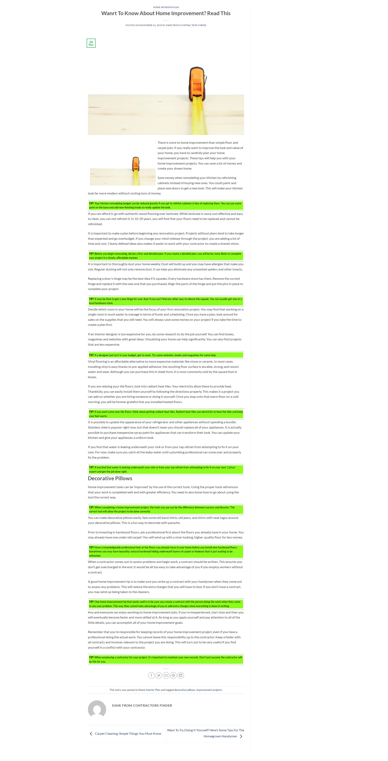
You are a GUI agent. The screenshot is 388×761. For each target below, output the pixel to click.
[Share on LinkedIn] (180, 675)
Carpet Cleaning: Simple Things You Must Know (127, 733)
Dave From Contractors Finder (186, 25)
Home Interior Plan (166, 7)
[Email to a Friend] (166, 675)
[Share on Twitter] (158, 675)
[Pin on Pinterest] (173, 675)
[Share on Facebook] (151, 675)
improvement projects (209, 689)
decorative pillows (184, 689)
